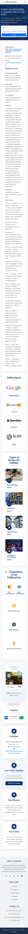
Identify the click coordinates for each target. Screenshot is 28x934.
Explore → (10, 487)
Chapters (15, 889)
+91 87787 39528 (15, 753)
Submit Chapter (15, 893)
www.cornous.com (15, 746)
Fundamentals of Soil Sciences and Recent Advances (13, 51)
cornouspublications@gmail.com (14, 751)
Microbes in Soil (11, 68)
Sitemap (15, 896)
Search (14, 34)
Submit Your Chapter (14, 783)
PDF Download (14, 704)
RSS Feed (15, 899)
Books (15, 886)
